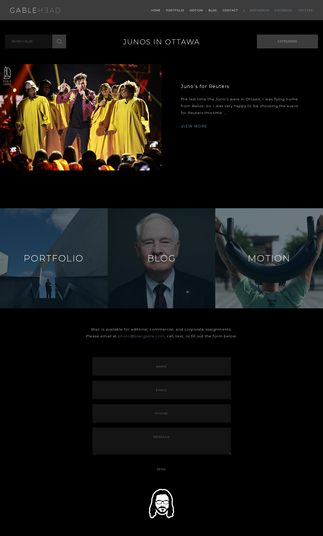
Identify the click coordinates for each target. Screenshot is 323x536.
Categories (287, 41)
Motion (196, 10)
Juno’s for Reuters (205, 86)
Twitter (305, 10)
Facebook (284, 10)
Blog (212, 10)
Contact (230, 10)
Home (155, 10)
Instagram (259, 10)
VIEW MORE (194, 126)
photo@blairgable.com (141, 336)
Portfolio (175, 10)
